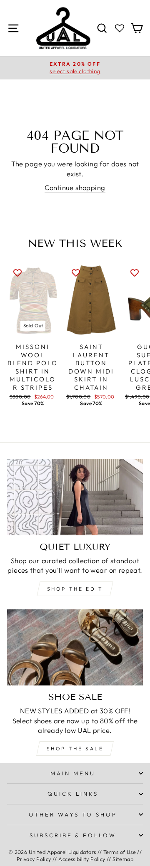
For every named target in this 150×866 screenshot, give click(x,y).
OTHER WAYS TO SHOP (73, 814)
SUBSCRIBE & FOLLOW (73, 835)
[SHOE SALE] (75, 647)
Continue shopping (75, 187)
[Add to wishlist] (17, 272)
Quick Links (73, 793)
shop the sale (75, 748)
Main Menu (72, 773)
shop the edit (75, 589)
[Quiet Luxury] (75, 497)
